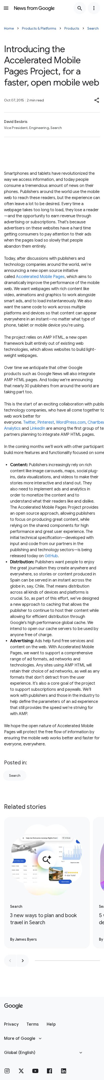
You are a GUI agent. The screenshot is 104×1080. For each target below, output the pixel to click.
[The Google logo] (13, 1006)
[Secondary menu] (94, 8)
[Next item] (23, 961)
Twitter (29, 422)
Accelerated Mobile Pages (40, 276)
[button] (97, 100)
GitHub (51, 555)
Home (9, 28)
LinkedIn (37, 428)
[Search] (80, 8)
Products (71, 28)
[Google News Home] (34, 8)
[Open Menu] (6, 8)
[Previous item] (10, 961)
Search (93, 28)
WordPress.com (71, 422)
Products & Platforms (39, 28)
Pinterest (45, 422)
